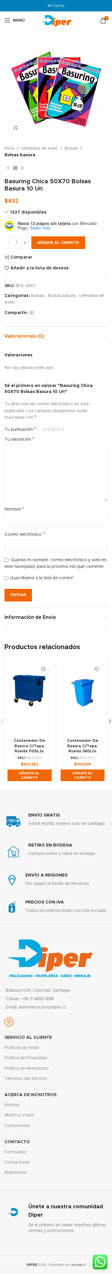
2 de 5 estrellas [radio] (49, 429)
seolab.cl (78, 1265)
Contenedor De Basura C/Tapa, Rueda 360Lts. (82, 746)
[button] (29, 775)
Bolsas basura (19, 155)
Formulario (15, 1152)
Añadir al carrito (58, 243)
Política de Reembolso (26, 1068)
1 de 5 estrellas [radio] (44, 429)
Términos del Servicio (25, 1079)
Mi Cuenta (56, 5)
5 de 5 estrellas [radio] (62, 429)
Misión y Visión (19, 1115)
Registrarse (15, 1173)
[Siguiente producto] (22, 168)
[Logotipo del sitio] (56, 20)
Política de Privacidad (25, 1058)
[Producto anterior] (8, 168)
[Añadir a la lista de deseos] (43, 669)
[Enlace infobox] (56, 822)
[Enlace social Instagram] (8, 1022)
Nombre (14, 509)
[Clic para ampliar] (15, 128)
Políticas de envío (21, 1048)
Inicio (9, 148)
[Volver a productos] (15, 168)
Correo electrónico (24, 534)
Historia (11, 1105)
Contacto (17, 1142)
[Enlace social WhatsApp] (31, 313)
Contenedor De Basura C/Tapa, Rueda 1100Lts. (29, 746)
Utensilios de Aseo (39, 148)
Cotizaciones (17, 1162)
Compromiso (17, 1126)
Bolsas (71, 148)
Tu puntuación (20, 429)
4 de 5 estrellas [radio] (58, 429)
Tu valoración (19, 439)
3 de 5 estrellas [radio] (53, 429)
